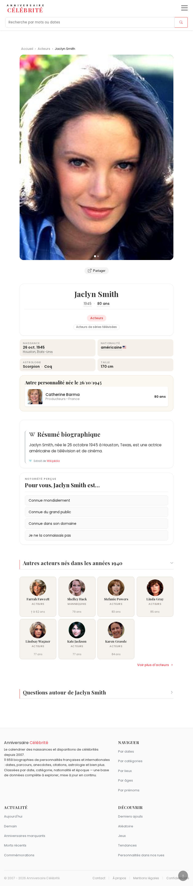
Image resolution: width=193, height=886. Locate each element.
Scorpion (31, 366)
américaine (111, 347)
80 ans (103, 303)
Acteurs (44, 48)
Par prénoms (128, 790)
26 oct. (29, 347)
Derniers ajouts (130, 816)
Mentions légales (146, 878)
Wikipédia (53, 461)
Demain (10, 826)
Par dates (126, 751)
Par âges (125, 780)
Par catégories (130, 761)
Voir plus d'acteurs (153, 665)
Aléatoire (125, 826)
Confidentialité (177, 878)
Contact (98, 878)
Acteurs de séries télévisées (96, 327)
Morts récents (15, 845)
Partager (99, 271)
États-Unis (45, 352)
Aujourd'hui (13, 816)
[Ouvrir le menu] (184, 8)
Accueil (27, 48)
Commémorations (19, 855)
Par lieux (125, 771)
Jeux (122, 836)
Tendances (127, 845)
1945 (87, 303)
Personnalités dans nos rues (141, 855)
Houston (29, 352)
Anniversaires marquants (24, 836)
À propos (119, 878)
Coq (48, 366)
